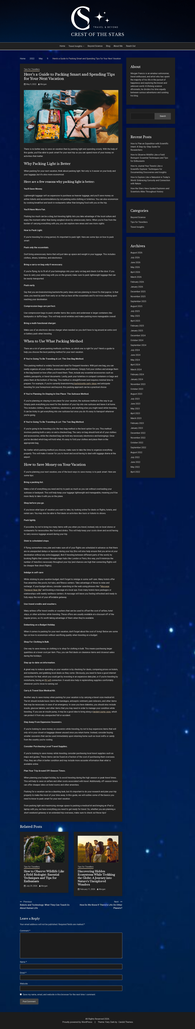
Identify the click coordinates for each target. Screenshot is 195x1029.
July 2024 (135, 350)
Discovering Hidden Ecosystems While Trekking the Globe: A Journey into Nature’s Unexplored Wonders (96, 878)
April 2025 (135, 321)
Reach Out (130, 46)
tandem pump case (102, 711)
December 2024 (138, 335)
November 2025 (138, 296)
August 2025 (136, 306)
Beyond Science (95, 46)
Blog (108, 46)
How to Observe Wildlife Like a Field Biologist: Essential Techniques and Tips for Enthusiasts (44, 876)
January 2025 (137, 330)
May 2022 (135, 467)
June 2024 (135, 355)
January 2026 (137, 287)
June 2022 (135, 462)
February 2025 (137, 325)
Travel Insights (75, 46)
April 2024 (135, 364)
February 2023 (137, 423)
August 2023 (136, 394)
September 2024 (138, 345)
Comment (25, 930)
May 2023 (135, 408)
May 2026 (135, 267)
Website (24, 983)
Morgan (43, 84)
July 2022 (135, 457)
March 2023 (136, 418)
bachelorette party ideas (85, 383)
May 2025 (135, 316)
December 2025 (138, 291)
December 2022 (138, 433)
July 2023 (135, 399)
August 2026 (136, 252)
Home (62, 46)
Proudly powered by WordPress (77, 1022)
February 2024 (137, 374)
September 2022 (138, 447)
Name (23, 962)
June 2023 (135, 403)
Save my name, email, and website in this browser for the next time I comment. (59, 994)
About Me (118, 46)
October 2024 (137, 340)
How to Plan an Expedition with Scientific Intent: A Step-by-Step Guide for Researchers (149, 146)
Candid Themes (125, 1022)
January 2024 (137, 379)
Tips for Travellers (32, 69)
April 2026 (135, 272)
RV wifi (48, 680)
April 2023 (135, 413)
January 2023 (137, 428)
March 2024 (136, 369)
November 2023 (138, 384)
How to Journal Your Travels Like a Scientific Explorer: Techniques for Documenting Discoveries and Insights (148, 169)
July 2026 (135, 257)
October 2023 (137, 389)
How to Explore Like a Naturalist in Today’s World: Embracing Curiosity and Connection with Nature (150, 180)
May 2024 (135, 360)
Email (23, 973)
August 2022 (136, 452)
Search (163, 116)
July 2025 (135, 311)
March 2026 (136, 277)
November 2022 (138, 437)
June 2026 (135, 262)
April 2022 (135, 472)
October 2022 (137, 442)
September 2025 (138, 301)
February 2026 (137, 282)
